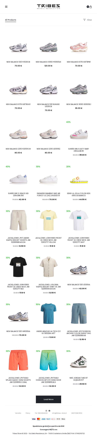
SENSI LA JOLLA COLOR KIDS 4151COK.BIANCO (78, 194)
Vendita (18, 413)
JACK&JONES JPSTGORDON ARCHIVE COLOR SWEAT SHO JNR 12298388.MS (79, 333)
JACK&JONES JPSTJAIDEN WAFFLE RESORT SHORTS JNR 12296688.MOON (18, 240)
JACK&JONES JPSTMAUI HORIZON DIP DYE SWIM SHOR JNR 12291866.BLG (48, 380)
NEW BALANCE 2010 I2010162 (48, 149)
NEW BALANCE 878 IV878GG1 (18, 104)
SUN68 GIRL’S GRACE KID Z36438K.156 (18, 194)
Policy (28, 413)
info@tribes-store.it (59, 413)
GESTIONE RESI (76, 413)
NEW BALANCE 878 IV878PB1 (79, 62)
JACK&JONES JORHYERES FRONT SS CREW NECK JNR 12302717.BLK (18, 286)
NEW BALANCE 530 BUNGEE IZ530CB (48, 105)
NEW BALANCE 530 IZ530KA (78, 284)
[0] (90, 7)
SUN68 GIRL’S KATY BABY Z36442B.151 (78, 150)
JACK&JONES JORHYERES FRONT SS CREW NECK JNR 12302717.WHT (79, 240)
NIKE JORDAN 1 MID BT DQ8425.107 (79, 379)
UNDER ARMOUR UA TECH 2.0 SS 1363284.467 (48, 332)
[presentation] (6, 44)
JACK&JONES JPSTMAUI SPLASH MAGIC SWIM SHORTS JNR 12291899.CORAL (18, 380)
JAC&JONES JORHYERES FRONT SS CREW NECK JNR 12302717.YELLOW (48, 240)
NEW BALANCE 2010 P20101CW (18, 149)
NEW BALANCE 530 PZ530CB (18, 62)
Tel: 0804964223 (41, 413)
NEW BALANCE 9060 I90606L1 (78, 104)
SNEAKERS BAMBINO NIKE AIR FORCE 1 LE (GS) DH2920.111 (48, 194)
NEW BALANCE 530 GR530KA (18, 331)
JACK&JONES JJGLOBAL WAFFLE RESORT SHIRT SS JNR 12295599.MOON (48, 286)
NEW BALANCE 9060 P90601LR (48, 62)
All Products (10, 20)
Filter (89, 19)
